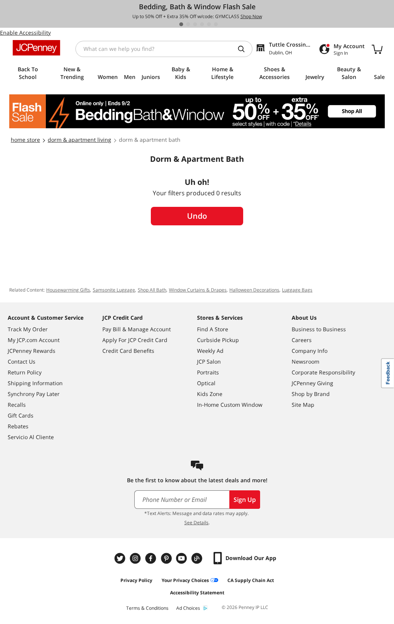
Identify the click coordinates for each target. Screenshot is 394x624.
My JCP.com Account (34, 340)
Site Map (303, 404)
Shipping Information (35, 383)
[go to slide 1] (181, 24)
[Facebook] (151, 558)
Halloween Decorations (254, 290)
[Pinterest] (167, 558)
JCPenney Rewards (31, 350)
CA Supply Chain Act (250, 580)
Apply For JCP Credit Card (134, 340)
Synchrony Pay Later (34, 394)
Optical (206, 383)
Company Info (309, 350)
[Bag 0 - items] (377, 49)
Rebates (18, 426)
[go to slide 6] (216, 24)
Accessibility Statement (197, 592)
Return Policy (25, 372)
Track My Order (28, 329)
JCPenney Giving (312, 383)
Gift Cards (20, 415)
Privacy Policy (136, 580)
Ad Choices (188, 608)
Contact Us (21, 361)
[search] (244, 49)
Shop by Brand (311, 394)
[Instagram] (136, 558)
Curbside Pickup (218, 340)
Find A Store (212, 329)
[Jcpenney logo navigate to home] (36, 47)
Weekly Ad (210, 350)
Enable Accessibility (25, 32)
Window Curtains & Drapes (198, 290)
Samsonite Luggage (114, 290)
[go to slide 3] (195, 24)
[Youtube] (182, 558)
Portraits (208, 372)
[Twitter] (121, 558)
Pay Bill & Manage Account (136, 329)
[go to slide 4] (202, 24)
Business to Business (319, 329)
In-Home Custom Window (229, 404)
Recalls (17, 404)
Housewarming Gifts (68, 290)
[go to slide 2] (188, 24)
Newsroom (305, 361)
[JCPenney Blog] (197, 558)
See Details (196, 522)
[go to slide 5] (209, 24)
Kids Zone (209, 394)
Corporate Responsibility (323, 372)
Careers (302, 340)
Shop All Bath (152, 290)
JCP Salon (209, 361)
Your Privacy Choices (185, 580)
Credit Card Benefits (128, 350)
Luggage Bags (297, 290)
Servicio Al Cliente (31, 437)
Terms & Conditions (147, 608)
